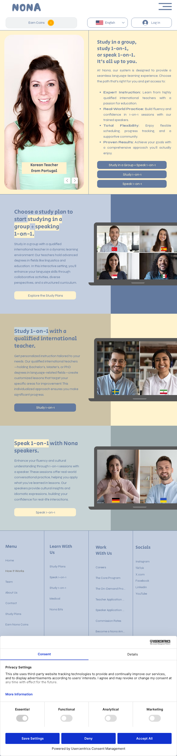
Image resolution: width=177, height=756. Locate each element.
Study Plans (13, 614)
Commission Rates (108, 621)
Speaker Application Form (111, 610)
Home (9, 560)
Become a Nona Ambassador (111, 631)
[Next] (75, 181)
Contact (11, 603)
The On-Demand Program (111, 589)
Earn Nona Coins (16, 624)
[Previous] (67, 181)
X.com (140, 574)
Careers (101, 567)
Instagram (143, 561)
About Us (11, 592)
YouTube (141, 593)
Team (9, 582)
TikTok (140, 568)
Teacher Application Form (111, 599)
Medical (55, 598)
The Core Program (108, 578)
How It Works (14, 571)
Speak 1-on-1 (58, 577)
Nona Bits (56, 609)
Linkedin (141, 587)
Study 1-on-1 (58, 588)
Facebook (142, 581)
